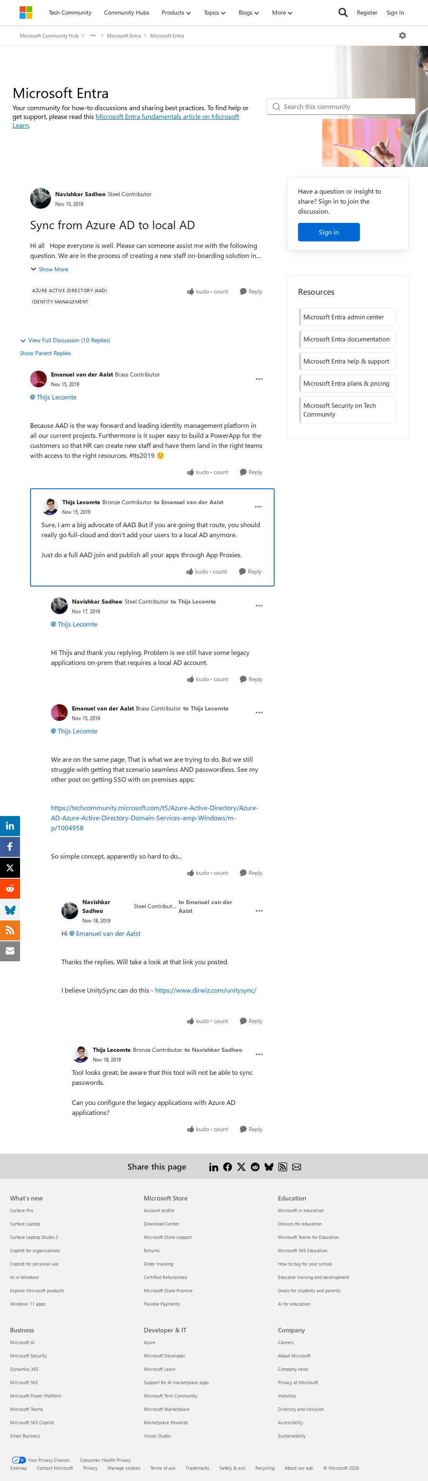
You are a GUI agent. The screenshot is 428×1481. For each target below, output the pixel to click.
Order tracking (158, 1264)
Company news (293, 1369)
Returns (152, 1250)
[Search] (343, 13)
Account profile (159, 1210)
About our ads (299, 1468)
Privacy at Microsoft (298, 1382)
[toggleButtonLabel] (402, 35)
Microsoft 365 (24, 1382)
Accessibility (290, 1422)
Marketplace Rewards (166, 1422)
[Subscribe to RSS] (282, 1166)
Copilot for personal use (34, 1264)
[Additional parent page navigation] (93, 35)
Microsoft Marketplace (167, 1409)
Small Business (25, 1436)
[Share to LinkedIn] (213, 1166)
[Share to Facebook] (227, 1166)
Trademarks (197, 1468)
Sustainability (292, 1436)
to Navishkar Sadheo (213, 1050)
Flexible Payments (162, 1304)
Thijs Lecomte (56, 396)
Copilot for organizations (35, 1250)
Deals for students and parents (309, 1290)
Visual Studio (157, 1436)
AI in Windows (24, 1277)
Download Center (161, 1224)
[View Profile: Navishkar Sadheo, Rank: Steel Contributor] (40, 198)
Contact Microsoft (55, 1468)
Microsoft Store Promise (168, 1290)
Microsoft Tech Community (170, 1396)
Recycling (265, 1468)
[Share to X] (241, 1166)
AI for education (294, 1304)
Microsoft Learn (160, 1369)
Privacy (90, 1468)
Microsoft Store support (168, 1237)
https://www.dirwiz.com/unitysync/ (205, 990)
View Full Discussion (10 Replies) (69, 340)
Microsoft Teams (26, 1409)
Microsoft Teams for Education (308, 1237)
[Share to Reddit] (255, 1166)
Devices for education (300, 1224)
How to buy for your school (305, 1264)
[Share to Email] (296, 1166)
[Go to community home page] (26, 12)
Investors (287, 1396)
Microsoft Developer (164, 1355)
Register (367, 12)
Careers (286, 1342)
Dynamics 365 (24, 1369)
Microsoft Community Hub (49, 35)
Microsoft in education (301, 1210)
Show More (53, 269)
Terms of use (163, 1468)
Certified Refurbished (165, 1277)
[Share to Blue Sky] (269, 1166)
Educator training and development (313, 1277)
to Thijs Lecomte (193, 601)
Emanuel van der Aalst (82, 374)
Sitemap (18, 1468)
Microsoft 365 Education (302, 1250)
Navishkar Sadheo (80, 194)
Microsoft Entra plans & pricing (346, 383)
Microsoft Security (28, 1355)
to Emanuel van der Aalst (188, 502)
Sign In (395, 12)
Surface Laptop (25, 1224)
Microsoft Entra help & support (346, 361)
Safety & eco (232, 1468)
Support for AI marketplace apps (176, 1382)
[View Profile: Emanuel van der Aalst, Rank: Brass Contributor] (38, 379)
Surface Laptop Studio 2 (34, 1237)
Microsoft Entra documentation (346, 339)
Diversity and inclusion (301, 1409)
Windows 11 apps (28, 1304)
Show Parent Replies (45, 353)
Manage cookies (123, 1468)
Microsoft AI (22, 1342)
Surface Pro (21, 1210)
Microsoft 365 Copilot (32, 1422)
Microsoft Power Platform (35, 1396)
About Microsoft (294, 1355)
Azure (149, 1342)
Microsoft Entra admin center (343, 317)
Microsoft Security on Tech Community (339, 409)
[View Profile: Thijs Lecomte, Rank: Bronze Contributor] (49, 506)
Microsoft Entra (124, 35)
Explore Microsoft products (37, 1290)
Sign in (329, 231)
